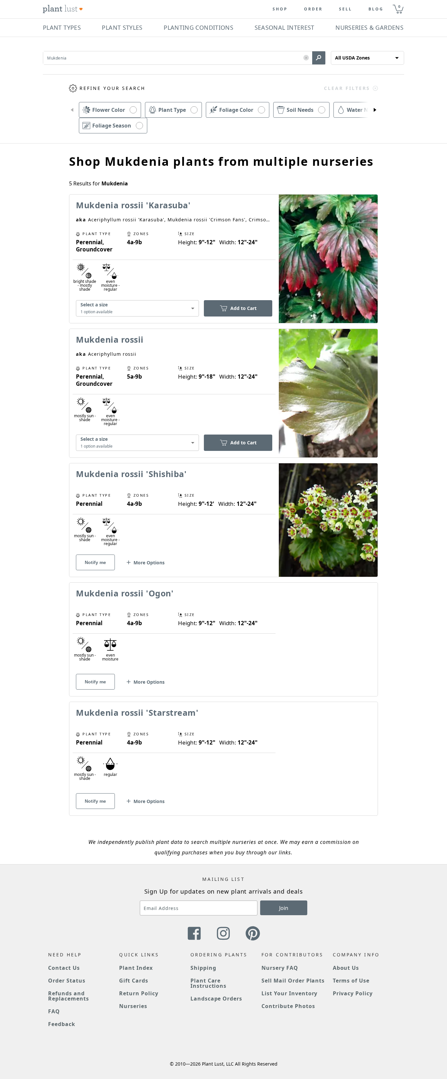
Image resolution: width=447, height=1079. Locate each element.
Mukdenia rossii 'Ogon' (124, 593)
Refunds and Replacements (68, 996)
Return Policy (138, 993)
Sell (345, 9)
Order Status (66, 980)
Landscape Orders (216, 998)
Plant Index (136, 967)
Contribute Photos (288, 1006)
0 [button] (399, 6)
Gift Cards (133, 980)
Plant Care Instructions (208, 983)
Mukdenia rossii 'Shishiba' (131, 473)
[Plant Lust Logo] (63, 9)
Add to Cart (243, 308)
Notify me (95, 562)
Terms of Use (351, 980)
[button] (306, 58)
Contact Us (64, 967)
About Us (346, 967)
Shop (280, 9)
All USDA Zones (352, 58)
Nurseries (133, 1006)
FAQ (54, 1011)
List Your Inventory (289, 993)
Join (283, 908)
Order (313, 9)
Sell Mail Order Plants (293, 980)
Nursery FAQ (279, 967)
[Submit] (318, 57)
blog (376, 9)
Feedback (61, 1024)
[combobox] (137, 308)
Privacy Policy (353, 993)
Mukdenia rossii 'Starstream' (137, 712)
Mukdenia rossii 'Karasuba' (133, 205)
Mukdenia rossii (110, 339)
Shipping (203, 967)
